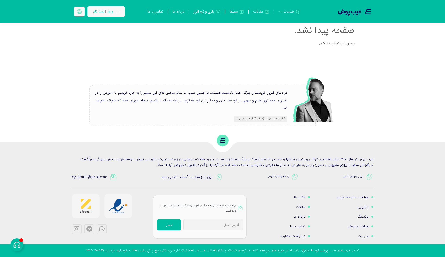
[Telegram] (89, 229)
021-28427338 (278, 177)
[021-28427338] (295, 177)
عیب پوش (349, 12)
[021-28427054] (369, 177)
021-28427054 (353, 177)
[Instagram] (77, 229)
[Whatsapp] (102, 229)
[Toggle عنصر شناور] (16, 244)
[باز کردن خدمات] (280, 11)
